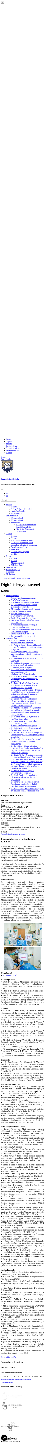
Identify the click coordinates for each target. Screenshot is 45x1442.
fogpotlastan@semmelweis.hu (13, 834)
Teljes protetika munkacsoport (23, 636)
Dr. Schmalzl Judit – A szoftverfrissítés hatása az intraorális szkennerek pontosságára (26, 741)
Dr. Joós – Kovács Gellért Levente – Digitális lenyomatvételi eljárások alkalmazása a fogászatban (25, 685)
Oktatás (9, 534)
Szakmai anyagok (13, 570)
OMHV (14, 554)
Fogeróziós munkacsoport (21, 611)
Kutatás (9, 556)
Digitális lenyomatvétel (20, 607)
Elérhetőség (10, 574)
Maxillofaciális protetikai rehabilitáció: (26, 530)
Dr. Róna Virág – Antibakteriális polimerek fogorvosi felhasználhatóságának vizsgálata (24, 723)
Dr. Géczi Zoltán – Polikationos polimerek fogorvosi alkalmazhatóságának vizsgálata (23, 672)
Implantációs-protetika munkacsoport (25, 618)
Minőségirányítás (17, 511)
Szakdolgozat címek (19, 547)
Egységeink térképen (7, 1382)
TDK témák (15, 549)
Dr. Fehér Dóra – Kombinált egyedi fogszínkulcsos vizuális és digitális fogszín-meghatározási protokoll (25, 784)
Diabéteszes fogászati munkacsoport (25, 602)
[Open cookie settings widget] (4, 1438)
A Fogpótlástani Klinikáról (21, 509)
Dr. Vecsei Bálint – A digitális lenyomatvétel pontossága (22, 772)
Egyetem (9, 439)
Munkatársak (11, 567)
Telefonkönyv (11, 446)
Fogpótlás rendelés (23, 527)
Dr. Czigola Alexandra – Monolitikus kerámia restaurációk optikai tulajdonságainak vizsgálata (25, 665)
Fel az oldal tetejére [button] (8, 1357)
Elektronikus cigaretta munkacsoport (25, 609)
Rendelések (15, 522)
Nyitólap (4, 578)
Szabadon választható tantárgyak (24, 545)
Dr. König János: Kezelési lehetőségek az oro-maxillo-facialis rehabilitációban (27, 789)
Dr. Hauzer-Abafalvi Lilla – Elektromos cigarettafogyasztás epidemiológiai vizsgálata (26, 678)
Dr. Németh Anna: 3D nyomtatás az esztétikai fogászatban (25, 718)
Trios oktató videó (10, 975)
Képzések (10, 572)
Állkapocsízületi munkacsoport (23, 598)
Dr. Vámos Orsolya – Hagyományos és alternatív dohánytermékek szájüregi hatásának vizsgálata (26, 766)
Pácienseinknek (12, 516)
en (7, 493)
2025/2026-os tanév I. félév (22, 540)
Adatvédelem (16, 513)
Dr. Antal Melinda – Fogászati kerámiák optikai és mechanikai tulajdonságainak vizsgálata (26, 647)
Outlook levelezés (13, 448)
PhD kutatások (17, 565)
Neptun (9, 441)
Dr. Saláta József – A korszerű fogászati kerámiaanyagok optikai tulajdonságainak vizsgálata (27, 734)
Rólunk (9, 504)
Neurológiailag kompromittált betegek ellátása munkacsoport (26, 630)
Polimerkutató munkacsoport (22, 634)
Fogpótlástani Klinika (10, 479)
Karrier (9, 453)
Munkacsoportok (17, 563)
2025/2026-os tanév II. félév (22, 543)
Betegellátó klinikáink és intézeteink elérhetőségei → (16, 1379)
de (7, 496)
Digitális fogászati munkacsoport (24, 605)
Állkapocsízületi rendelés (26, 525)
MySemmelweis (12, 450)
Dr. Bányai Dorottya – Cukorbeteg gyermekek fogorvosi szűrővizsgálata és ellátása (26, 654)
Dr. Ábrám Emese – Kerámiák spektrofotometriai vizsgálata (23, 641)
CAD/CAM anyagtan (19, 600)
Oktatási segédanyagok (20, 552)
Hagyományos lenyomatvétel (22, 616)
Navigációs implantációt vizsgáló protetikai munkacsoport (24, 626)
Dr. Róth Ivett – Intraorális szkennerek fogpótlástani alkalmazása (26, 729)
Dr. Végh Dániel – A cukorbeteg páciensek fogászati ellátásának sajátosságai (24, 777)
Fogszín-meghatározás (20, 614)
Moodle (9, 444)
